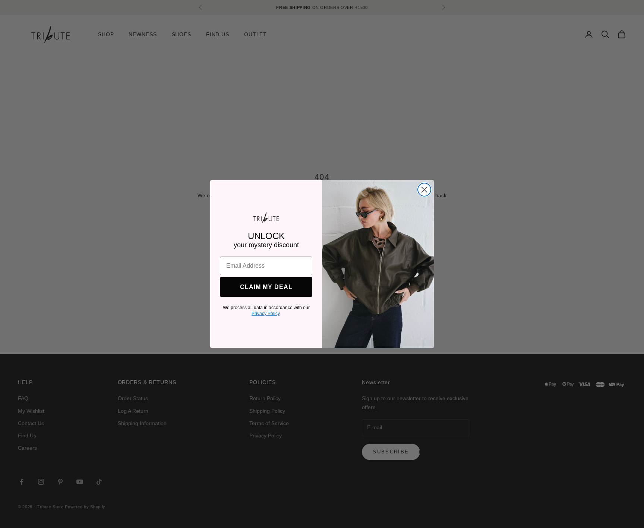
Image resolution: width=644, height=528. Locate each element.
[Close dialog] (424, 189)
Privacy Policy (266, 313)
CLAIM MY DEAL (266, 287)
